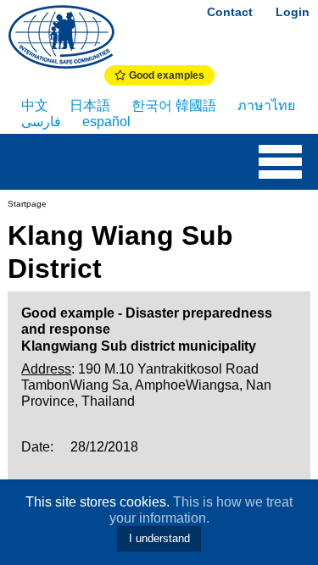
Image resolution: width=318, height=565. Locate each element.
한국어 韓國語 (173, 105)
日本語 (90, 105)
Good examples (165, 75)
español (106, 121)
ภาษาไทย (266, 105)
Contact (230, 12)
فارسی (41, 121)
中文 (34, 105)
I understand (159, 538)
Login (293, 12)
